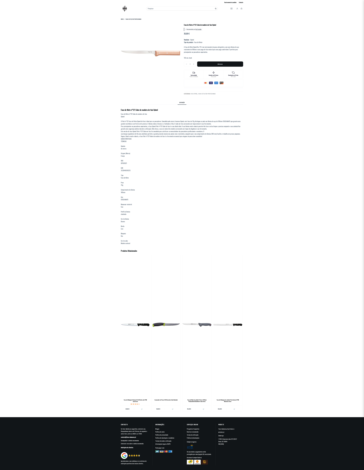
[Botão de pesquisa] (215, 8)
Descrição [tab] (182, 102)
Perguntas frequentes (193, 429)
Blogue (157, 429)
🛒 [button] (142, 409)
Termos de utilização (192, 435)
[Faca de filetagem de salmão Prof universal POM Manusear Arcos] (227, 325)
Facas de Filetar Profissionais (207, 94)
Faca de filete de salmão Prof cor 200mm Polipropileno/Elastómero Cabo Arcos (197, 400)
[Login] (237, 8)
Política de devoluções (193, 438)
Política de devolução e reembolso (164, 438)
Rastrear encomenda (192, 432)
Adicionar (220, 64)
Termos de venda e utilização (163, 441)
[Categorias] (231, 8)
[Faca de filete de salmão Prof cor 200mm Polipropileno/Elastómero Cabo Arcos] (196, 325)
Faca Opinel (194, 94)
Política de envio (160, 432)
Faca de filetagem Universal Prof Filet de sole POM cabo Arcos (135, 400)
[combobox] (180, 8)
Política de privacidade (161, 435)
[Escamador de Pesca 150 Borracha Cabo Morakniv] (166, 325)
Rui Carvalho (198, 29)
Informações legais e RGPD (162, 444)
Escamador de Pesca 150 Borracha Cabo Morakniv (166, 400)
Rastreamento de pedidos (230, 2)
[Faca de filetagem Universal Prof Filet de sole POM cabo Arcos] (135, 325)
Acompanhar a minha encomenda (130, 440)
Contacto (241, 2)
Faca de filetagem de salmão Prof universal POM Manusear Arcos (228, 400)
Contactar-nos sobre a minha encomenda (132, 443)
